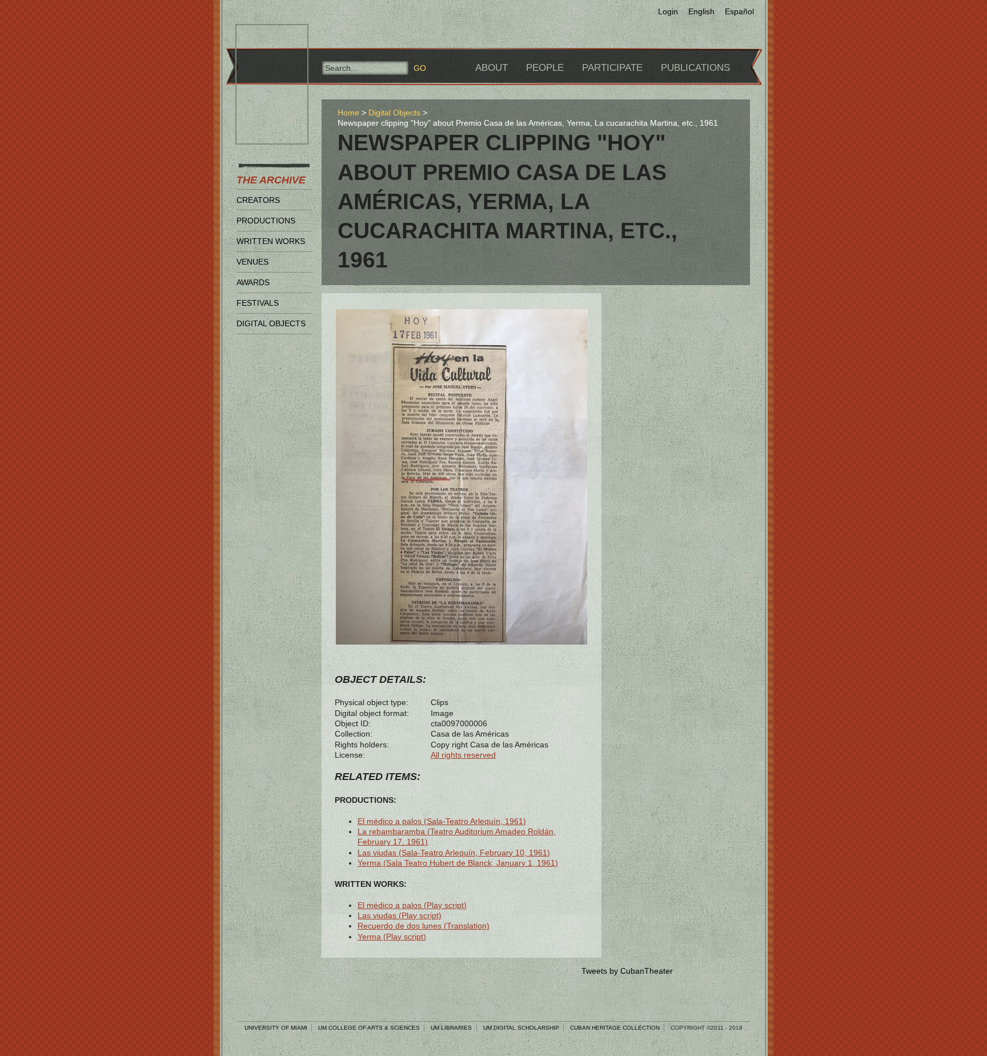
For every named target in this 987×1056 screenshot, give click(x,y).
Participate (612, 67)
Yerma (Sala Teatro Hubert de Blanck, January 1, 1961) (458, 862)
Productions (265, 220)
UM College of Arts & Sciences (369, 1028)
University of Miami (275, 1028)
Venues (252, 261)
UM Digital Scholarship (521, 1028)
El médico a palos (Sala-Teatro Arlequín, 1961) (442, 821)
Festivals (257, 302)
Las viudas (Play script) (400, 915)
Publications (695, 67)
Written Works (270, 241)
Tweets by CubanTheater (627, 970)
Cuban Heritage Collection (615, 1028)
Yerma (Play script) (392, 936)
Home (348, 112)
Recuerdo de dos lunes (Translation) (424, 925)
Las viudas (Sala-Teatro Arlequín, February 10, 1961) (454, 852)
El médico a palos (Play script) (412, 905)
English (701, 11)
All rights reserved (463, 754)
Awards (253, 282)
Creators (258, 200)
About (491, 67)
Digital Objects (271, 323)
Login (668, 11)
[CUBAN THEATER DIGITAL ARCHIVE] (261, 37)
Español (739, 11)
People (545, 67)
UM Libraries (451, 1028)
